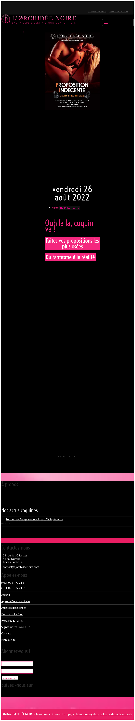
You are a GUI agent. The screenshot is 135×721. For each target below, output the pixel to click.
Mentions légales (87, 714)
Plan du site (8, 640)
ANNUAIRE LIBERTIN (118, 11)
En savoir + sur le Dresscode (61, 178)
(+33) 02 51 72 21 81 (13, 582)
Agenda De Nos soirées (15, 601)
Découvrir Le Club (12, 614)
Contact (6, 633)
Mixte (55, 207)
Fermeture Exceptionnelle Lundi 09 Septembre (34, 519)
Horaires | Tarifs (69, 207)
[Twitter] (4, 6)
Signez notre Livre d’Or (15, 627)
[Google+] (15, 6)
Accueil (5, 595)
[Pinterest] (21, 6)
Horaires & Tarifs (12, 620)
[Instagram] (26, 6)
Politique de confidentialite (116, 714)
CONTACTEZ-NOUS (97, 11)
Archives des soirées (13, 608)
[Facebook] (10, 6)
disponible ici (80, 350)
